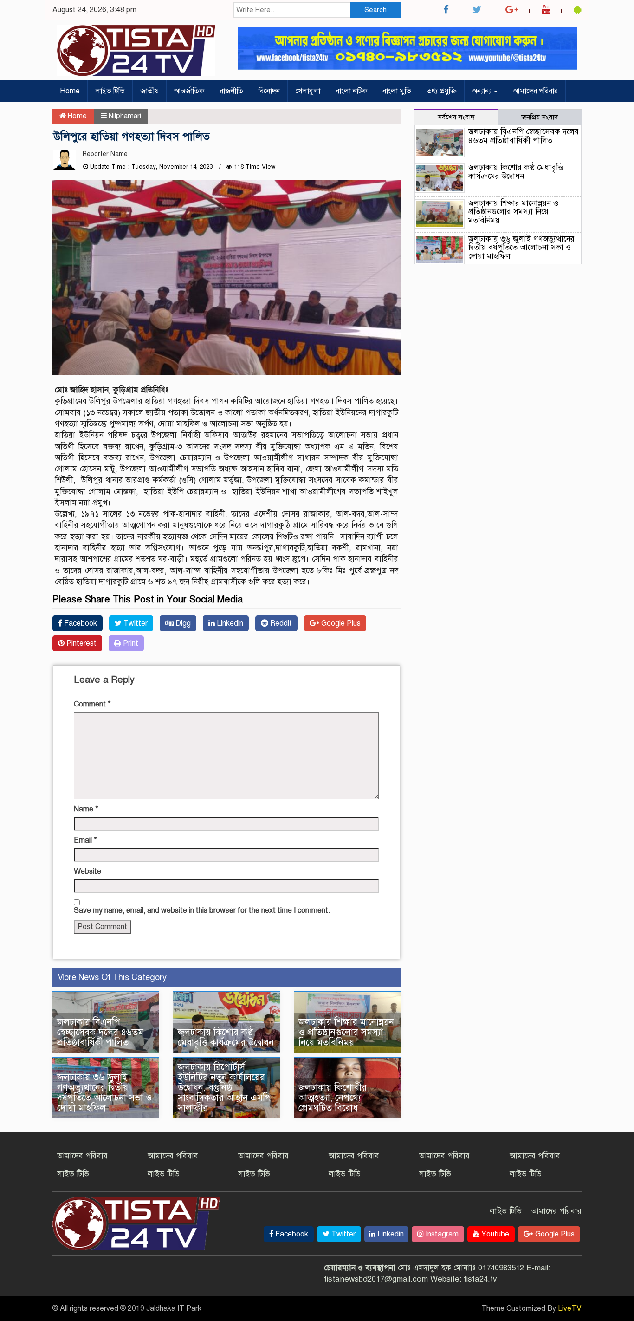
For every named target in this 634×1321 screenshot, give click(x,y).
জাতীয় (149, 91)
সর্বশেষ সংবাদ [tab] (456, 117)
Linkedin (229, 623)
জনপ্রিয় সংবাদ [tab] (539, 117)
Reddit (280, 623)
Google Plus (340, 623)
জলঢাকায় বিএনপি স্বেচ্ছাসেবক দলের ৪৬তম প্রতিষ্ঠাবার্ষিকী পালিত (100, 1032)
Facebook (79, 623)
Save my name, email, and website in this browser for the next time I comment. (202, 910)
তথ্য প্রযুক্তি (442, 91)
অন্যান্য (482, 91)
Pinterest (81, 643)
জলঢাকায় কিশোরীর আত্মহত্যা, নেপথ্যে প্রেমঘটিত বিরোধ (332, 1098)
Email (85, 840)
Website (87, 871)
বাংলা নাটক (351, 91)
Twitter (135, 623)
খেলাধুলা (307, 91)
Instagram (441, 1234)
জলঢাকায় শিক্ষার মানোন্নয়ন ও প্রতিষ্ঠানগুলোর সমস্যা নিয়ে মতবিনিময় (346, 1032)
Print (129, 643)
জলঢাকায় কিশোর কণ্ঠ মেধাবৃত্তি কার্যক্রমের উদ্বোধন (226, 1037)
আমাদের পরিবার (535, 91)
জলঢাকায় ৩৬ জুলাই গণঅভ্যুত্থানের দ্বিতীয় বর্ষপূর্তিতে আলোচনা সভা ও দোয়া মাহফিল (104, 1093)
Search (375, 10)
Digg (182, 623)
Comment (92, 704)
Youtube (494, 1234)
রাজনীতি (231, 91)
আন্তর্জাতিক (189, 91)
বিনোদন (269, 91)
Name (86, 809)
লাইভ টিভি (110, 91)
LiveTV (570, 1308)
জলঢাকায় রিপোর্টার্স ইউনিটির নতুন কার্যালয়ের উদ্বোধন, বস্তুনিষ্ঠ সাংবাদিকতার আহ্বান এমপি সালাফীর (224, 1087)
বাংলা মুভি (396, 91)
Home (70, 91)
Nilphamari (125, 115)
